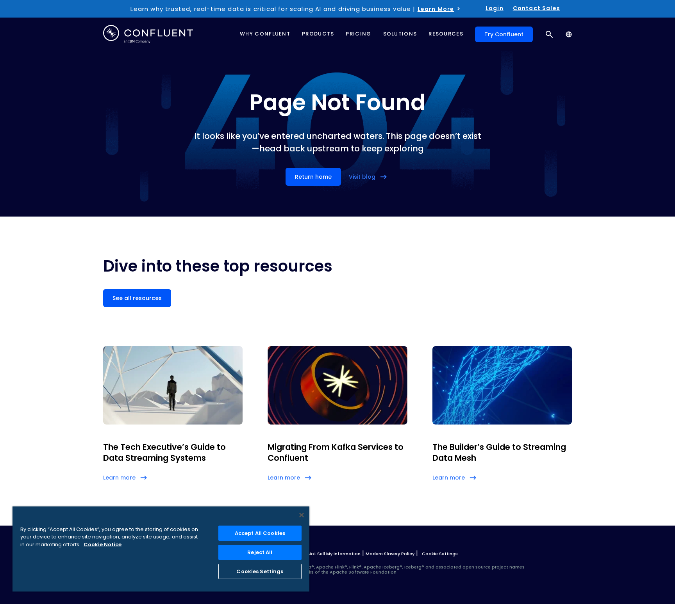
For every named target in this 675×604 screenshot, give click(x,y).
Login (495, 8)
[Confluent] (148, 34)
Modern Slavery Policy (390, 554)
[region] (160, 549)
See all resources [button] (137, 298)
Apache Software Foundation (363, 572)
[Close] (301, 515)
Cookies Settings (259, 571)
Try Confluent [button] (503, 34)
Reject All (259, 552)
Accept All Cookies (260, 533)
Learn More (436, 9)
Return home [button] (313, 177)
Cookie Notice (102, 544)
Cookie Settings (440, 554)
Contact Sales (536, 8)
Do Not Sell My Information (330, 554)
